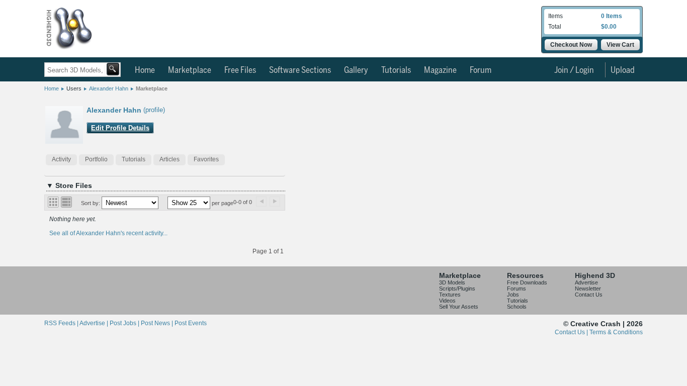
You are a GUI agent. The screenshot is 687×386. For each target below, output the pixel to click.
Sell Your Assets (458, 307)
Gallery (356, 70)
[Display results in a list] (66, 202)
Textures (450, 295)
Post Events (191, 323)
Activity (61, 159)
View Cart (620, 44)
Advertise (586, 282)
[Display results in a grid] (53, 202)
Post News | (158, 323)
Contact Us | (572, 332)
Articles (169, 159)
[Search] (113, 69)
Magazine (440, 70)
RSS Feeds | (61, 323)
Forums (516, 288)
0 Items (611, 16)
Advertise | (94, 323)
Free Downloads (527, 282)
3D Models (452, 282)
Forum (480, 70)
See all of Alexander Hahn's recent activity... (108, 233)
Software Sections (300, 70)
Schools (517, 307)
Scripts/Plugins (457, 288)
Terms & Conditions (616, 332)
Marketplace (189, 70)
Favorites (206, 159)
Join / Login (574, 70)
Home (145, 70)
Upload (623, 70)
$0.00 (609, 26)
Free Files (240, 70)
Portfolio (96, 159)
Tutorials (396, 70)
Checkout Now (571, 44)
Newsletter (588, 288)
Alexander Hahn (108, 88)
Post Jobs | (125, 323)
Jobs (513, 295)
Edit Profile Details (120, 128)
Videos (447, 301)
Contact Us (589, 295)
